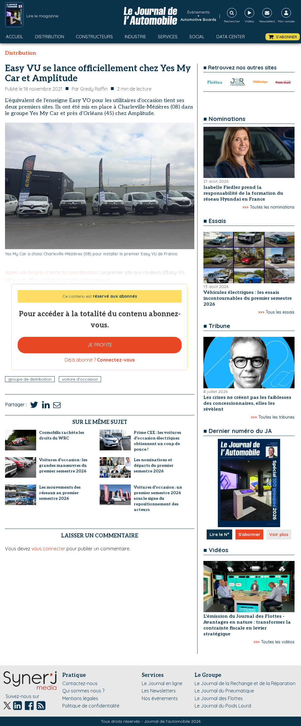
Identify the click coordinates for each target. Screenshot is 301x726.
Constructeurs (94, 36)
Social (197, 36)
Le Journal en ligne (162, 683)
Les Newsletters (159, 691)
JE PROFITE (99, 345)
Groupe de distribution (29, 379)
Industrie (135, 36)
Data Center (230, 36)
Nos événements (160, 698)
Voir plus (278, 534)
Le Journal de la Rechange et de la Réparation (245, 683)
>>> (245, 207)
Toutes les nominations (272, 207)
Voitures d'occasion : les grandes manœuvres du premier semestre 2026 (63, 465)
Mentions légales (80, 698)
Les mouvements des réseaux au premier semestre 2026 (60, 493)
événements (198, 12)
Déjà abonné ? (100, 360)
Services (168, 36)
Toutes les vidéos (278, 642)
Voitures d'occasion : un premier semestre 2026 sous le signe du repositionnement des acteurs (158, 498)
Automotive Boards (198, 19)
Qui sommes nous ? (83, 691)
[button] (282, 37)
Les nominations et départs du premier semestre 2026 (153, 465)
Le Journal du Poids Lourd (223, 706)
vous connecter (48, 549)
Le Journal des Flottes (219, 698)
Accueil (14, 36)
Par (90, 89)
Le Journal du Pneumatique (224, 691)
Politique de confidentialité (90, 706)
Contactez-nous (80, 683)
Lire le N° (219, 534)
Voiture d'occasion (80, 379)
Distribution (49, 36)
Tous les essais (280, 312)
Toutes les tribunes (276, 417)
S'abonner (249, 534)
